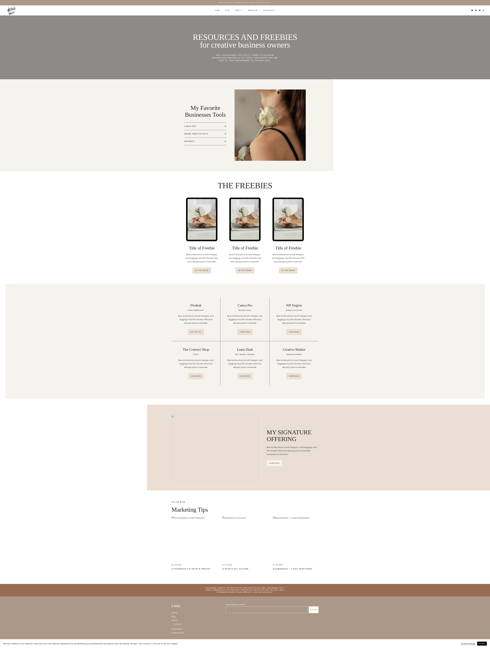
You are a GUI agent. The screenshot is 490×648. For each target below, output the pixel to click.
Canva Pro (190, 126)
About (174, 620)
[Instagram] (472, 10)
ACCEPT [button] (482, 643)
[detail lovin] (12, 10)
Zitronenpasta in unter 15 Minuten (191, 569)
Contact (177, 624)
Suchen (313, 610)
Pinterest (189, 141)
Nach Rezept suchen (235, 604)
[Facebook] (479, 10)
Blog (227, 10)
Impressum (253, 10)
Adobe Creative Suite (196, 134)
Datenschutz (269, 10)
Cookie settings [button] (468, 644)
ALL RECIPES (177, 565)
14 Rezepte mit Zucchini (235, 569)
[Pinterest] (475, 10)
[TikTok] (483, 10)
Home (217, 10)
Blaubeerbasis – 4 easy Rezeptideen (292, 569)
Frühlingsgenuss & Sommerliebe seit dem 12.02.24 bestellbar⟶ (245, 3)
